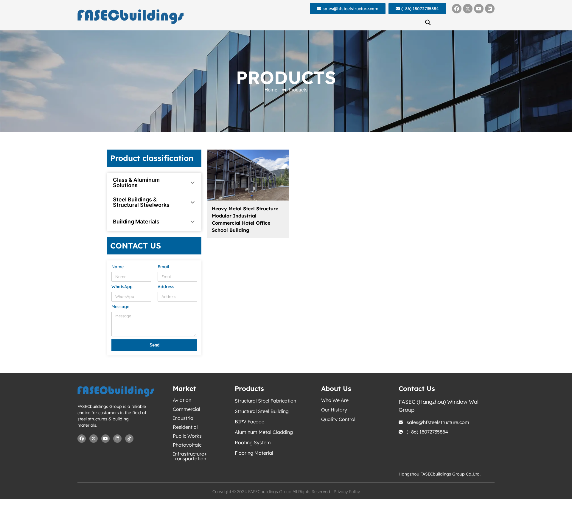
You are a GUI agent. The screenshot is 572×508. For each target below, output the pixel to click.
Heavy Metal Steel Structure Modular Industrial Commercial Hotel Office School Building (245, 219)
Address (166, 287)
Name (117, 267)
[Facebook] (456, 8)
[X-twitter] (467, 8)
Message (120, 307)
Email (163, 267)
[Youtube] (479, 8)
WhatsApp (122, 287)
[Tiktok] (129, 438)
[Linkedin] (490, 8)
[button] (428, 22)
